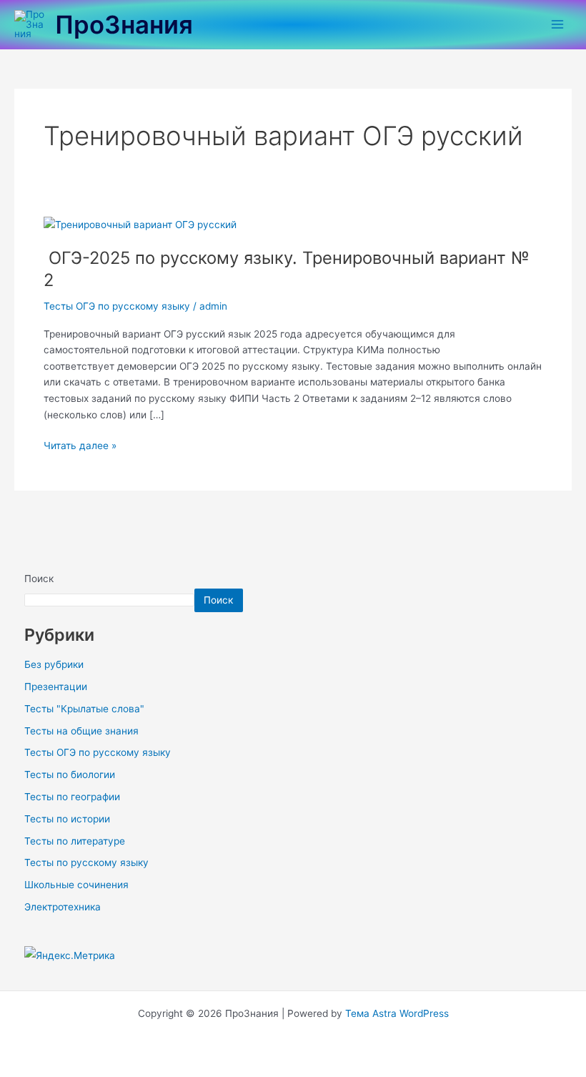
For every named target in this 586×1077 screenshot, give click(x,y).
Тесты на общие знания (81, 731)
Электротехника (62, 907)
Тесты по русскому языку (86, 862)
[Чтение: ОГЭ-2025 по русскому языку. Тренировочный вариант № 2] (140, 224)
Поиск (39, 578)
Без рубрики (54, 664)
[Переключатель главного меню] (557, 24)
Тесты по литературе (74, 841)
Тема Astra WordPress (397, 1013)
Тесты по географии (72, 796)
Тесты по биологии (69, 774)
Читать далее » (80, 444)
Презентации (55, 686)
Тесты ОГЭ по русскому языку (117, 306)
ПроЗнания (124, 24)
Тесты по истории (67, 819)
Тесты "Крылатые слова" (84, 708)
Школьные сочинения (76, 884)
